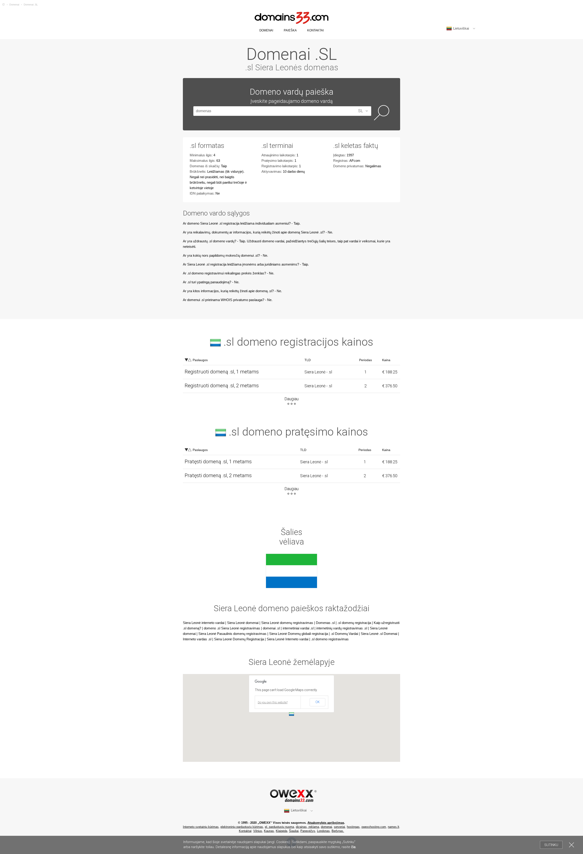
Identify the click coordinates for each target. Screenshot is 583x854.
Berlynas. (338, 831)
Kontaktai (245, 831)
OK (317, 702)
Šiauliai (294, 831)
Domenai (14, 4)
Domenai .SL (31, 4)
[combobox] (357, 111)
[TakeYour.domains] (3, 4)
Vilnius (257, 831)
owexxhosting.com (373, 827)
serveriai (339, 827)
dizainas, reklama (307, 827)
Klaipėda (281, 831)
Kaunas (269, 831)
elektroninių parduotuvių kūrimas (241, 827)
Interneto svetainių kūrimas (201, 827)
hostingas (353, 827)
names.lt (393, 827)
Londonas (323, 831)
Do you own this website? (273, 702)
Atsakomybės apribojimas (325, 822)
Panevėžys (307, 831)
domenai (326, 827)
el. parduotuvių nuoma (279, 827)
